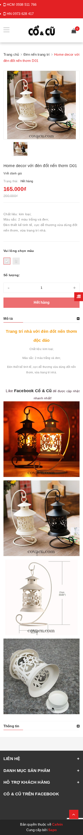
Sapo (52, 830)
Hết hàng (42, 302)
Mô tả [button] (8, 318)
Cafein (57, 824)
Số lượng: (11, 275)
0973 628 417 (23, 14)
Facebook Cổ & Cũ (33, 391)
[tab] (41, 318)
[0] (73, 31)
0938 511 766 (26, 4)
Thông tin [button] (11, 726)
